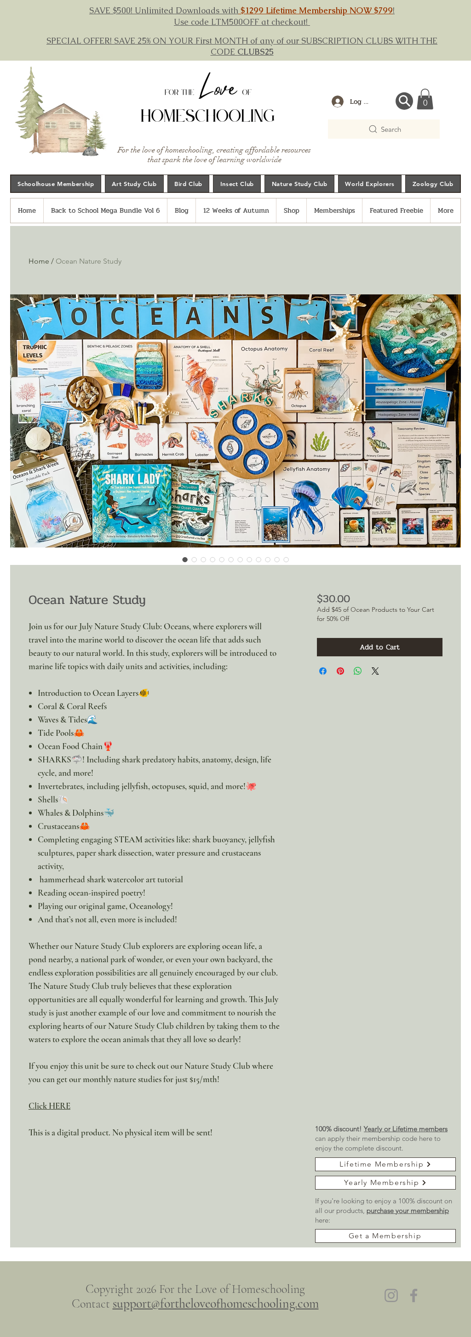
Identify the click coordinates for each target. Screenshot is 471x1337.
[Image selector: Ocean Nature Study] (185, 559)
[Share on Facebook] (322, 671)
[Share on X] (375, 671)
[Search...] (404, 101)
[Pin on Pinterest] (340, 671)
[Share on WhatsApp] (357, 671)
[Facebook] (414, 1295)
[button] (425, 99)
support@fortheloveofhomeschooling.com (216, 1303)
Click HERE (49, 1105)
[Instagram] (391, 1295)
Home (39, 261)
